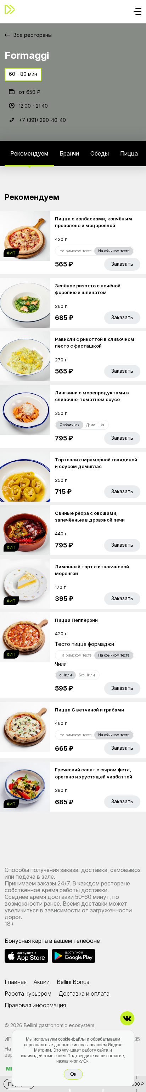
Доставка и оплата (84, 993)
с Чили (66, 675)
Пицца (129, 153)
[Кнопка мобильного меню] (137, 12)
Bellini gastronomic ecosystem (59, 1025)
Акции (42, 981)
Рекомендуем (29, 153)
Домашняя (95, 425)
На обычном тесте (113, 251)
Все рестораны (32, 35)
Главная (16, 981)
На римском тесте (75, 251)
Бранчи (69, 153)
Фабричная (69, 425)
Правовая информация (35, 1005)
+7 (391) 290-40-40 (42, 120)
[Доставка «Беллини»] (12, 9)
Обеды (99, 153)
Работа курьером (28, 993)
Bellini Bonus (73, 981)
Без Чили (87, 675)
